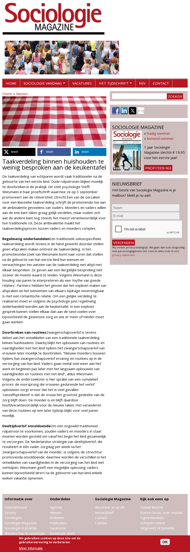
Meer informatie (31, 548)
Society (10, 512)
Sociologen (13, 517)
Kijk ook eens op (154, 499)
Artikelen (57, 517)
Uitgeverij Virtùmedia (157, 528)
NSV (142, 83)
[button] (18, 152)
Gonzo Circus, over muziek (161, 512)
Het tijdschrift (111, 84)
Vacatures (82, 83)
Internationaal (16, 507)
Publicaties (58, 523)
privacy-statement (123, 255)
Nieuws (22, 93)
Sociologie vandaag (41, 84)
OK (165, 542)
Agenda (56, 507)
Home (11, 83)
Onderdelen (60, 499)
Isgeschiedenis (152, 517)
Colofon (101, 523)
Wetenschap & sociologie (25, 533)
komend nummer (160, 138)
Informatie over (19, 499)
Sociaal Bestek (151, 507)
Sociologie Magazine (21, 523)
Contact (161, 83)
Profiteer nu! (158, 168)
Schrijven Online (152, 523)
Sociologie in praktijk (21, 528)
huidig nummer (158, 133)
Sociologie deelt (62, 533)
